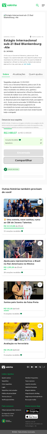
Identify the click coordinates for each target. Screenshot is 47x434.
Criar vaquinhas (7, 384)
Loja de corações (30, 384)
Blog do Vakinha (30, 390)
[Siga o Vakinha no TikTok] (44, 367)
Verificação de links (8, 399)
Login (3, 387)
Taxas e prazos (30, 381)
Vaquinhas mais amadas (9, 390)
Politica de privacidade (9, 393)
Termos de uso (6, 396)
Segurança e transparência (33, 396)
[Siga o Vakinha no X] (40, 367)
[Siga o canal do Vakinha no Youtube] (36, 367)
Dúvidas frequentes (31, 378)
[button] (23, 24)
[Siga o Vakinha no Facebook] (32, 367)
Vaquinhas (5, 381)
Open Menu (43, 5)
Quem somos (6, 378)
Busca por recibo (30, 399)
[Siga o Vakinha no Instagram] (28, 367)
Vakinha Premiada (31, 387)
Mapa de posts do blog (32, 393)
